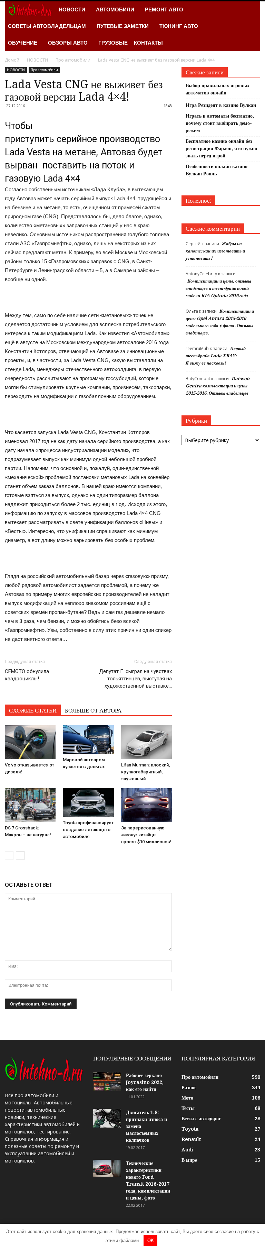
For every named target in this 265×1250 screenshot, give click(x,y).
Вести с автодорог (201, 1118)
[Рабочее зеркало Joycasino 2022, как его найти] (107, 1081)
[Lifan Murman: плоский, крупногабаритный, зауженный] (146, 742)
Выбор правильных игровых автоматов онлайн (217, 89)
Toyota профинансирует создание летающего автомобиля (88, 829)
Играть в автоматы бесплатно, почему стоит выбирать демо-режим (220, 123)
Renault (191, 1139)
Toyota (190, 1129)
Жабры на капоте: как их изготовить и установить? (215, 251)
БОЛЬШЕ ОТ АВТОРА (93, 710)
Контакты (148, 43)
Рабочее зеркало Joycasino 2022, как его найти (145, 1082)
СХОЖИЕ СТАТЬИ (33, 710)
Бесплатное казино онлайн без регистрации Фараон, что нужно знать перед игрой (221, 148)
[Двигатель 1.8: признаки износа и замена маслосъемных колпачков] (107, 1118)
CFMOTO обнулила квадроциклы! (27, 675)
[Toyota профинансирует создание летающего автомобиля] (88, 802)
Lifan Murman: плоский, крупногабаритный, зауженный (145, 771)
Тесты (188, 1108)
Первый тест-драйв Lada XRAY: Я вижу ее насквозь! (216, 356)
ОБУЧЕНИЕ (22, 43)
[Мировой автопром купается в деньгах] (88, 739)
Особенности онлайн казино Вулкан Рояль (216, 170)
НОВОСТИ (72, 9)
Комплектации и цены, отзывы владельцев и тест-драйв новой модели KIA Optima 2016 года (218, 288)
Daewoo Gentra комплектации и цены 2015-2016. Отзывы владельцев (217, 386)
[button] (252, 26)
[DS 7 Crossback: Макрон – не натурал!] (30, 805)
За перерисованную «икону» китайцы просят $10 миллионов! (146, 834)
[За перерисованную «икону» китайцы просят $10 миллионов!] (146, 805)
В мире (189, 1160)
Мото (187, 1098)
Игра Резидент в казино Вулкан (221, 105)
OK (150, 1240)
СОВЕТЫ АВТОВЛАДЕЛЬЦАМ (47, 26)
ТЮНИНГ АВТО (178, 26)
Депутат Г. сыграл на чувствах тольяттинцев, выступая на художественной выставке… (135, 678)
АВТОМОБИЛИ (115, 9)
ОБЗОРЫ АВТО (68, 43)
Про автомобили (44, 69)
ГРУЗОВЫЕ (113, 43)
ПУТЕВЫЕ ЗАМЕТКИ (123, 26)
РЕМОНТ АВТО (164, 9)
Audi (187, 1149)
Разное (188, 1087)
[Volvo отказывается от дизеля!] (30, 742)
